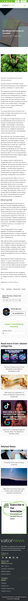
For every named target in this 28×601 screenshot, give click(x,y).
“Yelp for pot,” (21, 178)
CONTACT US (4, 586)
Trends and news (7, 27)
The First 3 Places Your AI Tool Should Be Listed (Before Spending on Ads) (14, 369)
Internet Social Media (9, 25)
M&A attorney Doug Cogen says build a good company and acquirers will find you (14, 491)
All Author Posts (18, 313)
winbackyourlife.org (13, 282)
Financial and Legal (15, 21)
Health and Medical (8, 23)
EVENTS (3, 580)
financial (5, 21)
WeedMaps (3, 83)
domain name (16, 289)
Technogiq (16, 599)
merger (23, 289)
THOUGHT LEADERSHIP (7, 569)
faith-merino (18, 36)
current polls (4, 213)
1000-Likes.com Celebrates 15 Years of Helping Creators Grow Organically (14, 395)
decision (22, 113)
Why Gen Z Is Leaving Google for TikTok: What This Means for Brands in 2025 (14, 432)
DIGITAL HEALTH (5, 574)
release (2, 97)
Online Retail (19, 25)
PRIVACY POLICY (6, 591)
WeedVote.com (11, 223)
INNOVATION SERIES (7, 563)
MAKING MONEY (5, 571)
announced (13, 152)
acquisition (9, 289)
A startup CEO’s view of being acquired (14, 463)
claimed (7, 146)
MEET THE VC (5, 566)
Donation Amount (7, 330)
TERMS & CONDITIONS (7, 588)
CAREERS (3, 583)
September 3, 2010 (7, 36)
